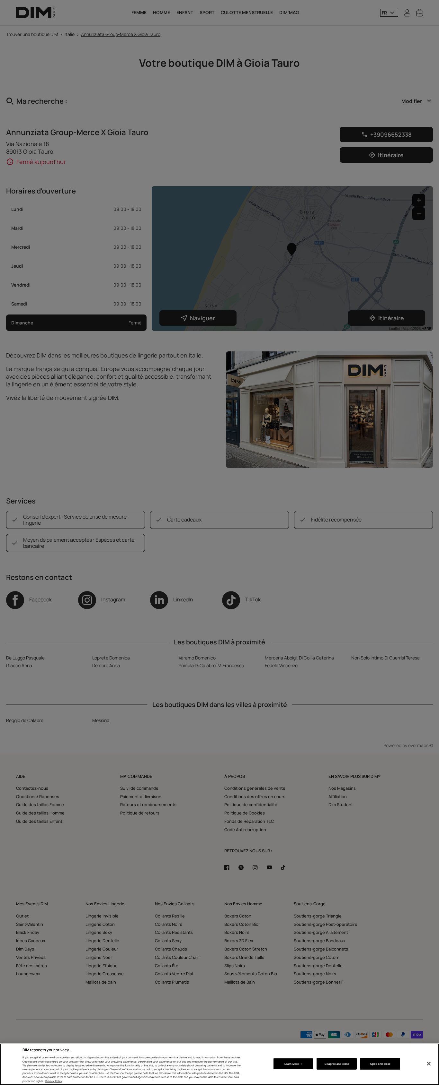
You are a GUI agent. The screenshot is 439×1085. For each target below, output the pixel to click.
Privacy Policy (53, 1081)
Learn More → (293, 1063)
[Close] (429, 1064)
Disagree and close (337, 1063)
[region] (219, 1064)
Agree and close (380, 1063)
